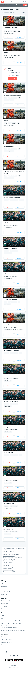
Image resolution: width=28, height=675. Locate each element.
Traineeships (4, 586)
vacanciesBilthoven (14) (8, 553)
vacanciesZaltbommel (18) (8, 571)
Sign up (25, 5)
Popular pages (4, 603)
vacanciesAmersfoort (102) (8, 551)
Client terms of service (14, 669)
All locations (4, 606)
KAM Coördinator (8, 53)
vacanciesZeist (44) (18, 571)
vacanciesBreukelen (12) (18, 553)
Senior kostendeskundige (10, 299)
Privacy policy (14, 665)
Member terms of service (14, 667)
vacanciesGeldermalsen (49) (9, 556)
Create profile (12, 78)
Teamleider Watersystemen (11, 401)
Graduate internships (6, 591)
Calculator (6, 120)
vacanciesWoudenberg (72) (8, 570)
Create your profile (5, 601)
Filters (23, 12)
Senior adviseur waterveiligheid (12, 197)
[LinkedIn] (14, 655)
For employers (4, 609)
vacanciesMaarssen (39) (8, 560)
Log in (24, 1)
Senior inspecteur (8, 452)
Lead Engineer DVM (9, 146)
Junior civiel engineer (9, 274)
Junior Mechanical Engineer (11, 248)
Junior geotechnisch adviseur (11, 427)
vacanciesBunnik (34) (7, 554)
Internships (4, 589)
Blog (2, 618)
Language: (10, 652)
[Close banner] (24, 68)
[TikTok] (17, 655)
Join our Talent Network (7, 639)
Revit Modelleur (8, 478)
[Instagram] (10, 655)
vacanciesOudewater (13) (8, 563)
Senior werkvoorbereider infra (11, 350)
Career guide (4, 615)
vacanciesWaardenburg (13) (8, 567)
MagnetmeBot (14, 672)
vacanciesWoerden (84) (8, 568)
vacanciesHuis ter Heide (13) (9, 559)
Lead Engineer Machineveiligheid (12, 95)
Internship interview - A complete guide (10, 620)
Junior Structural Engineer (10, 222)
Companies (13, 1)
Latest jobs (4, 594)
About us (3, 637)
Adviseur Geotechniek (9, 376)
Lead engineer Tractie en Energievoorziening (10, 28)
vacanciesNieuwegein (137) (8, 562)
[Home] (2, 2)
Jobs (2, 583)
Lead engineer (7, 325)
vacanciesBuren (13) (16, 554)
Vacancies (7, 1)
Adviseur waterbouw (9, 529)
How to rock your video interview (9, 627)
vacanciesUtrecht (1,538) (8, 565)
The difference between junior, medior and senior (13, 630)
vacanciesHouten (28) (18, 557)
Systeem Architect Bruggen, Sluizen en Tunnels (14, 172)
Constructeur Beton (9, 503)
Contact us (3, 645)
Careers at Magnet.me (6, 642)
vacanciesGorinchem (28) (8, 557)
